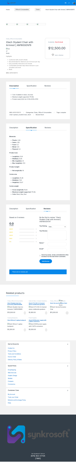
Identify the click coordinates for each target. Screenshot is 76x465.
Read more (67, 313)
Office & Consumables (22, 9)
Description (14, 86)
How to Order (12, 357)
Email (41, 249)
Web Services (12, 372)
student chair (23, 114)
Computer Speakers (42, 301)
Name (41, 243)
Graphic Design (12, 375)
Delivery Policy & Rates (15, 359)
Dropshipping (12, 370)
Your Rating (43, 226)
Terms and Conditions (14, 354)
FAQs (9, 403)
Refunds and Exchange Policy (17, 400)
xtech (29, 114)
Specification (31, 86)
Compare (10, 381)
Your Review (43, 231)
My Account (11, 394)
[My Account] (70, 3)
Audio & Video (32, 301)
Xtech (42, 114)
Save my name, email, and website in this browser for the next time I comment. (55, 255)
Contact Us (11, 348)
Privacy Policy (12, 351)
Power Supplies (33, 317)
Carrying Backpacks (12, 317)
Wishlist (10, 378)
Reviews (47, 86)
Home (8, 9)
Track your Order (13, 397)
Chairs (38, 9)
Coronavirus (11, 384)
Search (66, 3)
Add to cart (24, 313)
